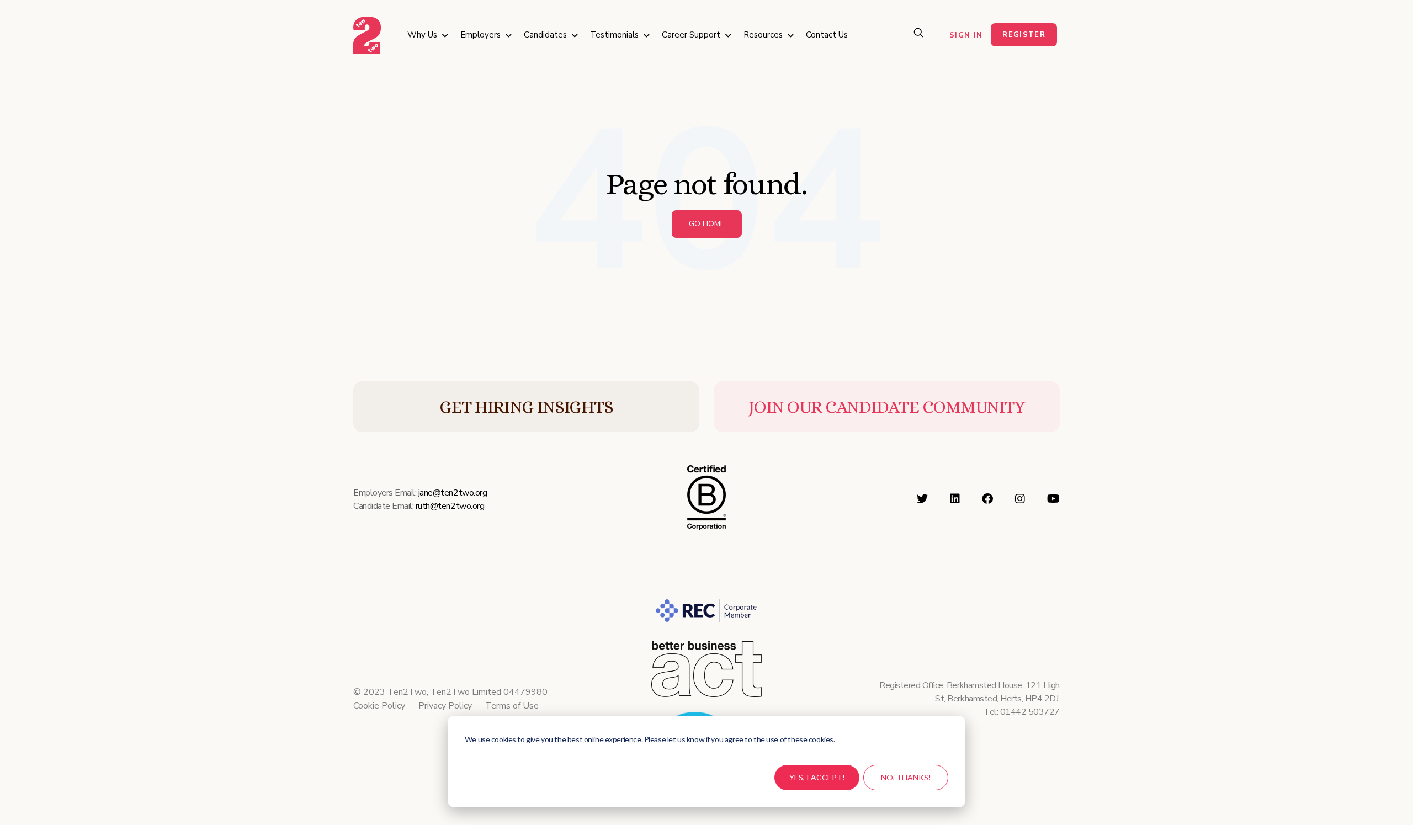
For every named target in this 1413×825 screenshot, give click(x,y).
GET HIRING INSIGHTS (526, 407)
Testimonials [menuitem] (614, 34)
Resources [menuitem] (763, 34)
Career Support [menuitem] (691, 34)
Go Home (707, 224)
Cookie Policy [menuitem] (379, 706)
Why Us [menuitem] (422, 34)
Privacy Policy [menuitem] (445, 706)
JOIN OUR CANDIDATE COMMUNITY (886, 407)
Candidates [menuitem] (545, 34)
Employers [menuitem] (480, 34)
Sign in (965, 35)
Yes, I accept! (817, 777)
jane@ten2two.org (452, 493)
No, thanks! (906, 777)
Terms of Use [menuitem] (512, 706)
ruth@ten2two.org (450, 506)
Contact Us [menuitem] (827, 34)
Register (1023, 35)
